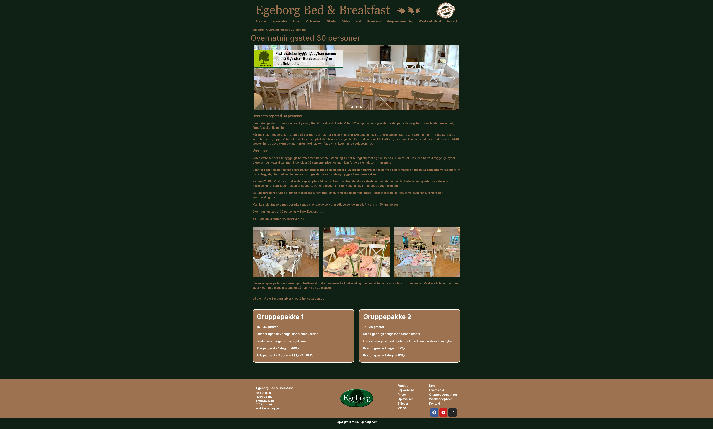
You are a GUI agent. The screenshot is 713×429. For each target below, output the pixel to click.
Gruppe (434, 394)
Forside (261, 21)
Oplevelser (313, 21)
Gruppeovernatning (400, 21)
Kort (358, 21)
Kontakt (451, 21)
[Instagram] (452, 412)
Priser (297, 21)
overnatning (448, 394)
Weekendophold (430, 21)
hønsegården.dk (313, 298)
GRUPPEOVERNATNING (289, 219)
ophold (447, 399)
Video (346, 21)
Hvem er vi (374, 21)
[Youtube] (443, 412)
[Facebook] (434, 412)
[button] (258, 77)
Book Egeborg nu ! (311, 211)
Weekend (435, 399)
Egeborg (258, 30)
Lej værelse (279, 21)
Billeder (331, 21)
